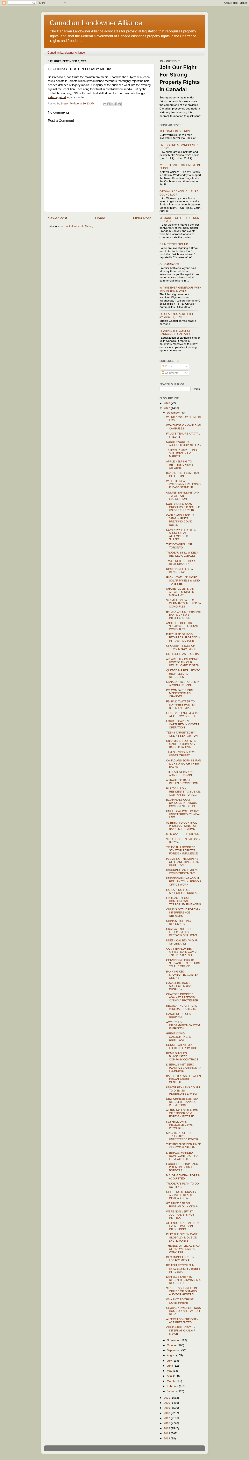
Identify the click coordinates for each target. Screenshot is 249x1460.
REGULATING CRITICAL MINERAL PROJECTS (181, 1007)
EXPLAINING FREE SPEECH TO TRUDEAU (182, 891)
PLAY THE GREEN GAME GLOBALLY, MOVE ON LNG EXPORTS (182, 1237)
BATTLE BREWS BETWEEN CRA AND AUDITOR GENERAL (183, 1079)
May (170, 1370)
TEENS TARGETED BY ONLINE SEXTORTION (182, 734)
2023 (167, 403)
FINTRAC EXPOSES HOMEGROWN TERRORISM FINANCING (183, 901)
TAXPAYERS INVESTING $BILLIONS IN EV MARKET (181, 453)
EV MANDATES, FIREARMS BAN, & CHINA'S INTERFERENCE (183, 614)
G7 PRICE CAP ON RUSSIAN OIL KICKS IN (182, 1205)
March (171, 1381)
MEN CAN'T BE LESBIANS (182, 834)
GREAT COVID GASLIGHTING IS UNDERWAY (178, 1036)
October (172, 1345)
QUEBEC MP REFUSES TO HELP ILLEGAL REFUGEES (183, 673)
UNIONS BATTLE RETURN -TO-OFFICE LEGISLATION (183, 495)
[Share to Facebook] (116, 104)
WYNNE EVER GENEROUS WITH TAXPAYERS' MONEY (180, 289)
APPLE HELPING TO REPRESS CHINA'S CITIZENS (179, 464)
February (173, 1386)
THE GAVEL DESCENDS (175, 131)
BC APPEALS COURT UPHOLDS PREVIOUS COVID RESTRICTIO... (181, 802)
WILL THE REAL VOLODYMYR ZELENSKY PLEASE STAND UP (183, 484)
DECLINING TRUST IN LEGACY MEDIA (180, 1259)
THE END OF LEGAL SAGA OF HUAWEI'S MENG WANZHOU (183, 1248)
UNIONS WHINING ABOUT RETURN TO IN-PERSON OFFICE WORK (183, 881)
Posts (168, 366)
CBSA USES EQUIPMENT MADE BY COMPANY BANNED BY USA (182, 744)
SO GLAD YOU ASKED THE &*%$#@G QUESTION (177, 316)
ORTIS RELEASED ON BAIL (183, 654)
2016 (167, 1423)
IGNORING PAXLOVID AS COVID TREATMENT (182, 872)
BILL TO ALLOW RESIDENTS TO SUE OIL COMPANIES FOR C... (183, 791)
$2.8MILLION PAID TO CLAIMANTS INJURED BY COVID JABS (183, 603)
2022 (167, 408)
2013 (167, 1438)
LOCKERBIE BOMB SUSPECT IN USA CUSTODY (178, 986)
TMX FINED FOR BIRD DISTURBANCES (180, 563)
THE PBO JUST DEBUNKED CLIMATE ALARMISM (183, 1146)
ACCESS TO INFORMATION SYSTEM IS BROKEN (183, 1025)
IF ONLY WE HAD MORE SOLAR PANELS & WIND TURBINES (183, 580)
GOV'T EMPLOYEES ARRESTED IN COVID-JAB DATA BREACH (181, 951)
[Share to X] (112, 104)
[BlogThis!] (108, 104)
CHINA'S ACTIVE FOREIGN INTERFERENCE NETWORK (183, 912)
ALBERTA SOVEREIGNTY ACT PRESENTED (182, 1321)
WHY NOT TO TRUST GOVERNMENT (180, 1301)
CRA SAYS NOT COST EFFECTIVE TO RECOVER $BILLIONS (181, 932)
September (174, 1350)
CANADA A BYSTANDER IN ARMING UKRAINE (183, 683)
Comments (171, 372)
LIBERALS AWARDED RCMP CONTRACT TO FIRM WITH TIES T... (182, 1155)
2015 (167, 1428)
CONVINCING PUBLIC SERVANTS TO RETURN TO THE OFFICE (183, 963)
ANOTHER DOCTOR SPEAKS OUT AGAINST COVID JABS (182, 626)
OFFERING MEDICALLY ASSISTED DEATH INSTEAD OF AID (181, 1195)
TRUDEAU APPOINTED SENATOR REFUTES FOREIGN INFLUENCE (182, 850)
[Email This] (105, 104)
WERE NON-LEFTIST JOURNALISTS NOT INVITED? (180, 1214)
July (170, 1360)
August (171, 1355)
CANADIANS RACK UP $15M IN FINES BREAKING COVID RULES (180, 520)
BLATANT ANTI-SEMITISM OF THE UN (182, 474)
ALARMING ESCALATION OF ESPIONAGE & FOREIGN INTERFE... (182, 1113)
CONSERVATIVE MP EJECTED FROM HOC (181, 1047)
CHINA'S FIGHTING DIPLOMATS (178, 922)
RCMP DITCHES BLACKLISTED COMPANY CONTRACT (182, 1056)
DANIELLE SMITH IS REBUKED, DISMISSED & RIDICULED (183, 1279)
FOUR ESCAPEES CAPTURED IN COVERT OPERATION (182, 724)
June (170, 1365)
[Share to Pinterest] (120, 104)
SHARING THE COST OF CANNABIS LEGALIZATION (176, 332)
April (170, 1376)
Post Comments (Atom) (79, 226)
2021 (167, 1397)
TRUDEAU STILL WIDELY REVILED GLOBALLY (182, 554)
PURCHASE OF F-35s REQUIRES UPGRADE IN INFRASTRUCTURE (183, 637)
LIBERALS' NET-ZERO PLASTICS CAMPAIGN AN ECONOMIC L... (183, 1067)
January (172, 1391)
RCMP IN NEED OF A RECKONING (179, 571)
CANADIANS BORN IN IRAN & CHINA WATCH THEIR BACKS (183, 763)
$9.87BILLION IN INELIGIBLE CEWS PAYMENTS (179, 1124)
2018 (167, 1413)
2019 (167, 1407)
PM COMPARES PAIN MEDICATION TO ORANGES (179, 693)
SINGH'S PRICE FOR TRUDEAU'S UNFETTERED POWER (182, 1136)
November (174, 1340)
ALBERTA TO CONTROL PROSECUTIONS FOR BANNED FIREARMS (181, 825)
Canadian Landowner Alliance (96, 23)
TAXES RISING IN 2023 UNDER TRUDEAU (180, 754)
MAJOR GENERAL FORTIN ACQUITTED (183, 1177)
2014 (167, 1433)
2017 (167, 1418)
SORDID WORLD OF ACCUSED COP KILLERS (183, 444)
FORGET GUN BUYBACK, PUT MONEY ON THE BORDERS (182, 1167)
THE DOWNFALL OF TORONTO (179, 546)
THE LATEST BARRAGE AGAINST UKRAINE (181, 774)
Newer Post (57, 218)
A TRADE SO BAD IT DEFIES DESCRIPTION (182, 782)
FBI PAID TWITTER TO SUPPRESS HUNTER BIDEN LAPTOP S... (181, 704)
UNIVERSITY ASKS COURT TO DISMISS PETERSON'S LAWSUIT (183, 1090)
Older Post (142, 218)
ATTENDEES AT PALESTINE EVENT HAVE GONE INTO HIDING (183, 1226)
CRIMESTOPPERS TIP (174, 244)
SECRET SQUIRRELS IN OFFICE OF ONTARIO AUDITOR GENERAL (181, 1291)
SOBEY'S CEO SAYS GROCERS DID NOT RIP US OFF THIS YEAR (183, 507)
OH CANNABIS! (169, 264)
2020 (167, 1402)
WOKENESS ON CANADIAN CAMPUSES (183, 427)
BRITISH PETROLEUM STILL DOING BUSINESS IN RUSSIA (183, 1268)
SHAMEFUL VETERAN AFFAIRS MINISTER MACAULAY (180, 591)
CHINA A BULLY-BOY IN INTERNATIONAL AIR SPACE (181, 1330)
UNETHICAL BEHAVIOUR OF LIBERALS (182, 942)
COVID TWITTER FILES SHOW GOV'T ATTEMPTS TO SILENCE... (181, 534)
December (174, 412)
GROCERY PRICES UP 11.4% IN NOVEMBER (181, 647)
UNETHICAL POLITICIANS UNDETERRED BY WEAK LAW (183, 814)
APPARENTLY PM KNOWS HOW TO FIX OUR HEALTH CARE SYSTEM (183, 662)
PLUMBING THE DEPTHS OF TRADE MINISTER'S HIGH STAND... (182, 861)
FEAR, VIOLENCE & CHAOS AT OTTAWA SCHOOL (183, 715)
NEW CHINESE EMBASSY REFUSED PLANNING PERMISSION (182, 1101)
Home (100, 218)
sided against (57, 97)
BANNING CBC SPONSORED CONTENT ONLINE (183, 974)
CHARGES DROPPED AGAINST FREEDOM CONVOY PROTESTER (182, 997)
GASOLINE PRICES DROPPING (178, 1015)
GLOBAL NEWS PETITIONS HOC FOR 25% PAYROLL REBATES (183, 1311)
